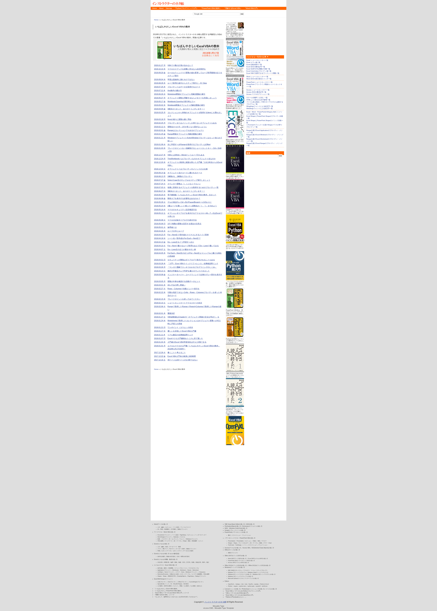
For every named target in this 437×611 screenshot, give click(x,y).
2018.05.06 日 (159, 224)
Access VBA (246, 548)
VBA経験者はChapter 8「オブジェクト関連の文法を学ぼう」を (193, 317)
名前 (166, 546)
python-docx (242, 586)
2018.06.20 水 (159, 195)
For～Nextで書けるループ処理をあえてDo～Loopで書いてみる (193, 246)
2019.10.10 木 (159, 69)
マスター (264, 541)
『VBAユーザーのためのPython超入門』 (237, 593)
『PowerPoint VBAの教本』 (210, 8)
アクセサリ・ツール (249, 570)
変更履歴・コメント (197, 541)
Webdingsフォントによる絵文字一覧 (259, 108)
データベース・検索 (175, 546)
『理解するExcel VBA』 (233, 8)
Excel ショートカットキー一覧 (257, 60)
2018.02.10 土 (159, 303)
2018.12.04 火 (159, 169)
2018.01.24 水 (159, 321)
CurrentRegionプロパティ (196, 581)
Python (227, 581)
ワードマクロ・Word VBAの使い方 (164, 532)
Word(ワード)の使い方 (161, 524)
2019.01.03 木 (159, 148)
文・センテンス (173, 539)
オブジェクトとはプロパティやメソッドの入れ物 (188, 169)
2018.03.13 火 (159, 271)
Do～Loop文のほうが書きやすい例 (182, 249)
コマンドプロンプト (262, 570)
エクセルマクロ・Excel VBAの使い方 (165, 565)
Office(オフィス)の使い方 (232, 550)
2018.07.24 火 (159, 184)
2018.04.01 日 (159, 260)
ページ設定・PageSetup (179, 535)
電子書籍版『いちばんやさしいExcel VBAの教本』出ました (192, 195)
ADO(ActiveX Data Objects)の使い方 (263, 548)
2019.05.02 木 (159, 105)
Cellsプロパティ (162, 581)
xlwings (238, 584)
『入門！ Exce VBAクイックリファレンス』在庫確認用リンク (193, 264)
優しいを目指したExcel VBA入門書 (182, 331)
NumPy (251, 584)
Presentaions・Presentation (236, 541)
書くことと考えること (177, 353)
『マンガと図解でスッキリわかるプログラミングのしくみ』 (192, 267)
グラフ (159, 548)
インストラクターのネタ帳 (168, 3)
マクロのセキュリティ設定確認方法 (182, 210)
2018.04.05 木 (159, 253)
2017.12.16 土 (159, 360)
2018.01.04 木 (159, 342)
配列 (165, 568)
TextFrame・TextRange (234, 545)
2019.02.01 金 (159, 130)
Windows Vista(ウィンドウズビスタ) (258, 572)
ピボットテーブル (185, 574)
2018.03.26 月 (159, 267)
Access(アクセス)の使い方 (233, 548)
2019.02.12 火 (159, 127)
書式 (229, 535)
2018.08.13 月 (159, 176)
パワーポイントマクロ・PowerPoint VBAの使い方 (240, 538)
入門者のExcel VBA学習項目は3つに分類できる (187, 342)
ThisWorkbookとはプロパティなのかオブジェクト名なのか (192, 159)
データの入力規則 (188, 550)
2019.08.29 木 (159, 83)
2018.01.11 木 (159, 335)
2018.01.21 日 (159, 327)
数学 (203, 562)
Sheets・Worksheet (193, 570)
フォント (181, 539)
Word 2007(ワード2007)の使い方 (237, 558)
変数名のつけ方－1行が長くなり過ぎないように (187, 127)
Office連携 (160, 541)
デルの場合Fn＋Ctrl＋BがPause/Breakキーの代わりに (190, 202)
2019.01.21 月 (159, 138)
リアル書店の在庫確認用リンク (180, 335)
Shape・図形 (186, 541)
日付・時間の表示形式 (183, 556)
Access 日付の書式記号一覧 (256, 92)
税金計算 (198, 562)
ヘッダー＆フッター (201, 535)
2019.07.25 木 (159, 87)
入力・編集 (161, 527)
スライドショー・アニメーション (241, 535)
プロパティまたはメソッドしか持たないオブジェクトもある (192, 123)
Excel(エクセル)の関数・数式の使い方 (166, 559)
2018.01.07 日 (159, 338)
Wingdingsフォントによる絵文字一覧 (259, 106)
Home (154, 8)
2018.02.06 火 (159, 306)
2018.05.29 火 (159, 202)
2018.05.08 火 (159, 220)
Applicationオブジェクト (164, 570)
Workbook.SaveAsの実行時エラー (181, 101)
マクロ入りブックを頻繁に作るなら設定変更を (187, 69)
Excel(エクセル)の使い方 (161, 544)
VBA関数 (170, 568)
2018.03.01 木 (159, 285)
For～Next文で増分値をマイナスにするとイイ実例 (188, 235)
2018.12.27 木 (159, 155)
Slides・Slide (256, 541)
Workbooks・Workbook (179, 570)
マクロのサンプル (194, 568)
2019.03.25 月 (159, 113)
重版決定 (171, 313)
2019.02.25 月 (159, 123)
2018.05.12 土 (159, 213)
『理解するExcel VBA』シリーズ (164, 595)
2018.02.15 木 (159, 299)
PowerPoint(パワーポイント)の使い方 (236, 532)
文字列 (188, 562)
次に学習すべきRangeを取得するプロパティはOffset (189, 144)
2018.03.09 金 (159, 275)
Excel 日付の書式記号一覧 (255, 67)
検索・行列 (182, 562)
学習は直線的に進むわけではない (181, 79)
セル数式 (186, 586)
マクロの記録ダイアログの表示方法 (182, 220)
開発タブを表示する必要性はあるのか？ (184, 198)
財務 (193, 562)
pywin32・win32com (261, 586)
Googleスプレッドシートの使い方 (235, 530)
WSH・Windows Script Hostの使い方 (236, 528)
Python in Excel (264, 584)
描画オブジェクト (183, 529)
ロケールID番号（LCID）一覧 (257, 98)
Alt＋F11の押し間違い (176, 285)
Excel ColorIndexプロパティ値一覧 (258, 71)
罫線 (181, 586)
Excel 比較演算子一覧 (254, 64)
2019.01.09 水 (159, 144)
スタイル (182, 537)
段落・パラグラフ (163, 539)
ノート (245, 545)
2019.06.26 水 (159, 94)
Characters (202, 572)
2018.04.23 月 (159, 235)
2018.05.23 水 (159, 206)
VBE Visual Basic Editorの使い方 (235, 524)
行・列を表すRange (176, 584)
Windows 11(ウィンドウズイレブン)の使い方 (240, 576)
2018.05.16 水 (159, 210)
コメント (175, 586)
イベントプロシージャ (181, 568)
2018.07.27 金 (159, 180)
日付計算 (160, 562)
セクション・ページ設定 (172, 527)
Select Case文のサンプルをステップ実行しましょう (189, 180)
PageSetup (191, 576)
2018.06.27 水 (159, 191)
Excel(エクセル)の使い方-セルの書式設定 (166, 553)
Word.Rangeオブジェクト (165, 537)
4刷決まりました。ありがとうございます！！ (186, 109)
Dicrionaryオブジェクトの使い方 (252, 526)
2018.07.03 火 (159, 187)
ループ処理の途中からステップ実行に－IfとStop (187, 83)
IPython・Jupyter (233, 586)
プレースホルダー (244, 543)
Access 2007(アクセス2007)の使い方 (238, 562)
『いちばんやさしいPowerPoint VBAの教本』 (168, 591)
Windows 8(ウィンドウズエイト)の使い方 (239, 574)
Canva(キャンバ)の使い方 (233, 589)
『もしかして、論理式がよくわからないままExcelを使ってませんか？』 (176, 597)
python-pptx (251, 586)
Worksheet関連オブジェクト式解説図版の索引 (186, 94)
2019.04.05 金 (159, 109)
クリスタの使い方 (271, 589)
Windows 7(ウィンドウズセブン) (237, 572)
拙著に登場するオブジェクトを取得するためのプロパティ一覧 (193, 187)
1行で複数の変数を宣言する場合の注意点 (184, 224)
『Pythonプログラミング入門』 (186, 8)
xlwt (246, 584)
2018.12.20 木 (159, 162)
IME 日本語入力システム (235, 570)
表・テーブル (178, 541)
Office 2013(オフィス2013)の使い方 (259, 565)
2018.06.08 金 (159, 198)
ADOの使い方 (250, 524)
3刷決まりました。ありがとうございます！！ (186, 191)
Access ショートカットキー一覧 (257, 90)
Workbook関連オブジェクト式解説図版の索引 (186, 105)
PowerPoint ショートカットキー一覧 (259, 82)
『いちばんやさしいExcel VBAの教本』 (166, 589)
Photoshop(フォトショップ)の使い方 (253, 589)
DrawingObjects (181, 576)
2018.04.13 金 (159, 242)
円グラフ (171, 548)
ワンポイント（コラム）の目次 (180, 327)
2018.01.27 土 (159, 317)
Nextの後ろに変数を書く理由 (179, 119)
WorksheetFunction (163, 574)
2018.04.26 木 (159, 231)
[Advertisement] (235, 480)
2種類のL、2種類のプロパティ (180, 176)
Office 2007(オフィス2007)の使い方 (236, 555)
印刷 (161, 529)
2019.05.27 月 (159, 98)
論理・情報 (174, 562)
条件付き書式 (161, 556)
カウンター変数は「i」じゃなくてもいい (184, 184)
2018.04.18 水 (159, 238)
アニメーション (263, 545)
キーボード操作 (180, 548)
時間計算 (166, 562)
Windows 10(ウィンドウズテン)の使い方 (264, 574)
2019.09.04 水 (159, 79)
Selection (176, 537)
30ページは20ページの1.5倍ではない (183, 360)
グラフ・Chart (180, 572)
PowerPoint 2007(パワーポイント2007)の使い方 (241, 560)
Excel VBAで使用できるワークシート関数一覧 (262, 73)
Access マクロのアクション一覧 (257, 94)
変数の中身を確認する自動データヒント (184, 281)
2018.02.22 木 (159, 292)
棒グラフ (165, 548)
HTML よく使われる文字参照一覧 (258, 100)
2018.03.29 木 (159, 264)
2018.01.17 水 (159, 331)
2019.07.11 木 (159, 90)
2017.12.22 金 (159, 356)
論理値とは (172, 227)
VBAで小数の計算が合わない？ (180, 65)
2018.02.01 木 (159, 313)
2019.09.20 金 (159, 73)
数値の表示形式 (171, 556)
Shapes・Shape (162, 576)
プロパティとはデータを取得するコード (184, 87)
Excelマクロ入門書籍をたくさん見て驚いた (185, 338)
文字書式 (173, 529)
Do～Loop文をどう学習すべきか (181, 242)
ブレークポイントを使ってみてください (184, 299)
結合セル (199, 586)
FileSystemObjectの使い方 (233, 526)
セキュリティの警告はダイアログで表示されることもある (191, 260)
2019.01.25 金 (159, 134)
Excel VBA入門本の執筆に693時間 (182, 356)
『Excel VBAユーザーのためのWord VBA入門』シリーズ (171, 593)
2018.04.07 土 (159, 249)
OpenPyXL (231, 584)
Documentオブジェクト (164, 535)
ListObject (160, 572)
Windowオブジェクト (192, 539)
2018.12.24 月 (159, 159)
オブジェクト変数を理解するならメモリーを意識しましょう (192, 98)
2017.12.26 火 (159, 353)
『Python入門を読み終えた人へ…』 (236, 597)
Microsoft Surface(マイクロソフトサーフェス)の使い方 (243, 578)
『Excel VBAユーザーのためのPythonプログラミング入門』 (243, 591)
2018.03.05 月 (159, 281)
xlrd (242, 584)
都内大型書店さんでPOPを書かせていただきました (189, 271)
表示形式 (186, 584)
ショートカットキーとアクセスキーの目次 (185, 303)
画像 (260, 543)
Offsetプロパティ (183, 581)
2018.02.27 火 (159, 289)
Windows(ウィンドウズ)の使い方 (235, 567)
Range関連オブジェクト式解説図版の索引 (185, 134)
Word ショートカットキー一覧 (257, 76)
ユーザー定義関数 (197, 574)
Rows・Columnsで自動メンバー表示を (183, 289)
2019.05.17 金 (159, 101)
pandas (256, 584)
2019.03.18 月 (159, 119)
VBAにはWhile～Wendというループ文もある (186, 155)
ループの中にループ (176, 231)
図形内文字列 (172, 576)
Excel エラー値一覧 (253, 62)
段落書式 (166, 529)
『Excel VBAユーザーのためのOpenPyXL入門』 (239, 595)
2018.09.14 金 (159, 173)
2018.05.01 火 (159, 227)
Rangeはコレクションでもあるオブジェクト (186, 130)
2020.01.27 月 (159, 65)
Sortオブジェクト (169, 572)
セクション (190, 535)
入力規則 (160, 586)
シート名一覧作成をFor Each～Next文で (184, 238)
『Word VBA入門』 (251, 8)
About (161, 8)
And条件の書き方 (175, 90)
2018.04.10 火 (159, 246)
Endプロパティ (172, 581)
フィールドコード (186, 527)
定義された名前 (174, 574)
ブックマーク (168, 541)
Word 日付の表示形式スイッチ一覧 (258, 79)
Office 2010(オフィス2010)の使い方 (236, 565)
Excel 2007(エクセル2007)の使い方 (258, 558)
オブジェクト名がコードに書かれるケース (185, 173)
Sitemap (169, 8)
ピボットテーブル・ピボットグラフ (172, 550)
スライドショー (252, 545)
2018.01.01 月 (159, 346)
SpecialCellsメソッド (163, 584)
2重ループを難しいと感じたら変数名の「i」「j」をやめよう (192, 206)
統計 (208, 562)
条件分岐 (160, 568)
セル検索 (193, 586)
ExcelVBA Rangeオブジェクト (163, 579)
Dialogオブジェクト (200, 576)
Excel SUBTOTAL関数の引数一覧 (258, 69)
